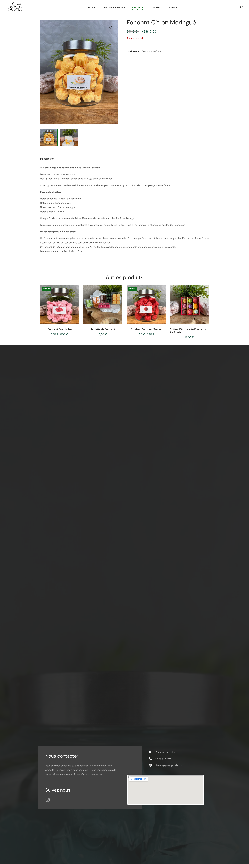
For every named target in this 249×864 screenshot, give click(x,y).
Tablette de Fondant (103, 329)
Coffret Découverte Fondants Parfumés (188, 331)
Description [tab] (47, 159)
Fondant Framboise (60, 329)
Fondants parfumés (152, 51)
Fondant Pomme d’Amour (146, 329)
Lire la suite (62, 318)
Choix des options (105, 318)
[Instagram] (47, 799)
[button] (241, 7)
